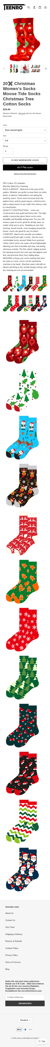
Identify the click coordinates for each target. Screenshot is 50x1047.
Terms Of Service (13, 962)
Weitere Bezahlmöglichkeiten (25, 174)
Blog (7, 969)
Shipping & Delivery (13, 934)
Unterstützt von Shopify (30, 1038)
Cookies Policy (11, 948)
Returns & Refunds (13, 941)
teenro (19, 1038)
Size (4, 136)
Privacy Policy (11, 955)
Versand (21, 113)
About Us (9, 913)
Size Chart (10, 927)
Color (5, 125)
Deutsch (24, 1020)
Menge (5, 146)
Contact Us (10, 920)
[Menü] (45, 7)
